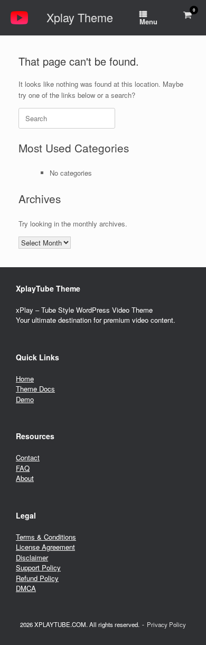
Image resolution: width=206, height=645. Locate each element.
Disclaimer (32, 557)
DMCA (26, 588)
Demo (25, 399)
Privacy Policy (166, 624)
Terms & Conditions (46, 537)
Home (25, 379)
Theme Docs (35, 389)
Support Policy (38, 567)
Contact (28, 457)
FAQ (23, 468)
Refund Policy (37, 578)
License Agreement (45, 547)
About (25, 478)
